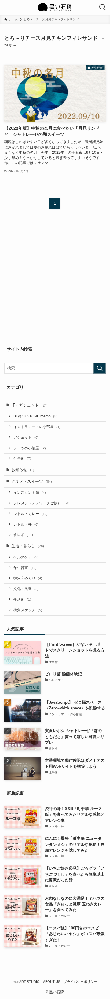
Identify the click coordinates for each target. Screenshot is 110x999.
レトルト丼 (25, 524)
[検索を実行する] (100, 368)
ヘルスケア (25, 557)
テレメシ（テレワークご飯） (41, 503)
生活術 (22, 599)
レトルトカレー (30, 514)
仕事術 (22, 458)
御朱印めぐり (27, 578)
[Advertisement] (55, 281)
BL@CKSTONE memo (35, 416)
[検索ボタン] (102, 7)
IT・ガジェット (29, 405)
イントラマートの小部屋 (37, 427)
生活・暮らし (27, 546)
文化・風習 (25, 589)
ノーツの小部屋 (29, 448)
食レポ (23, 535)
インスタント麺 (29, 492)
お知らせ (22, 469)
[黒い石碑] (55, 7)
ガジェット (25, 437)
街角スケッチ (27, 610)
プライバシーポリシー (80, 982)
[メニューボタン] (7, 7)
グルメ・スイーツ (31, 481)
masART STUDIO (26, 982)
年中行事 (25, 568)
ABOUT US (51, 982)
